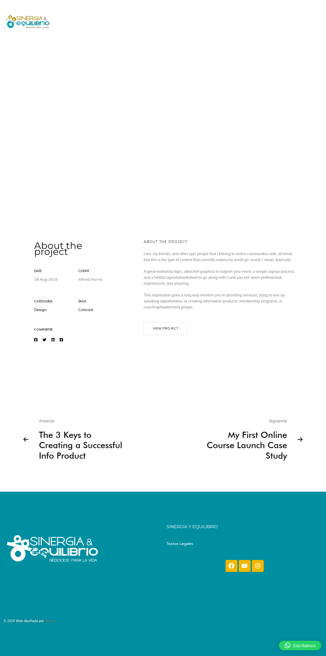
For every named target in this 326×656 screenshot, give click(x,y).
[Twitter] (44, 340)
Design (40, 309)
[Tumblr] (61, 340)
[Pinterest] (23, 611)
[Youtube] (245, 566)
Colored (85, 309)
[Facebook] (300, 20)
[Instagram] (309, 20)
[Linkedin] (53, 340)
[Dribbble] (18, 611)
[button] (166, 328)
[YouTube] (320, 20)
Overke (51, 621)
